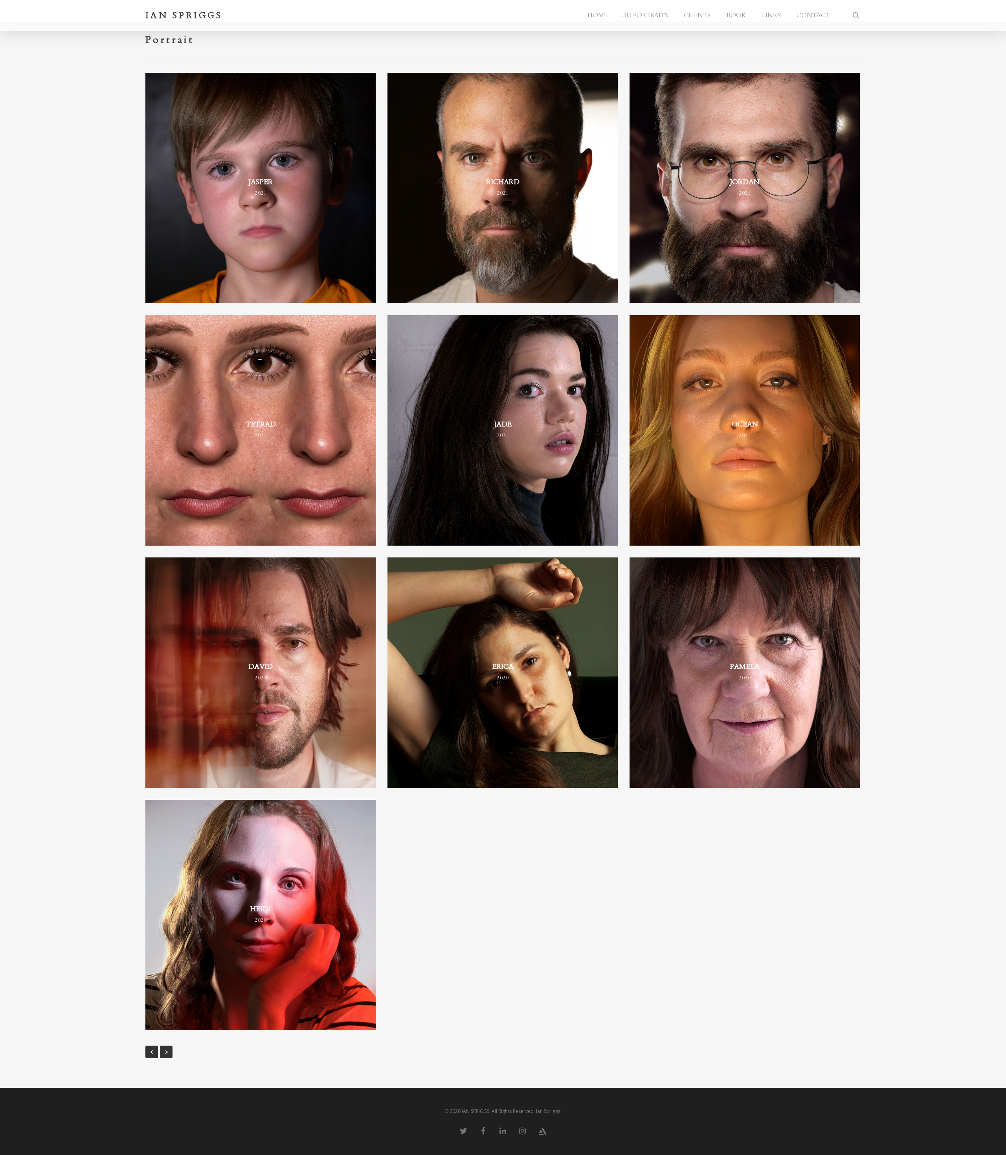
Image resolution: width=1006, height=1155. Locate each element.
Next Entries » (166, 1052)
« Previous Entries (151, 1052)
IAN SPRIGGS (183, 15)
